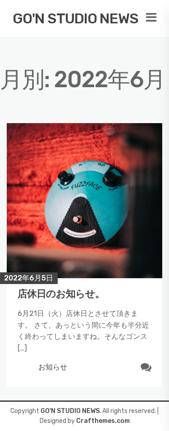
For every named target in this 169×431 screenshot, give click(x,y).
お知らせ (52, 367)
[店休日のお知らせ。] (84, 200)
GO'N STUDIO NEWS (75, 18)
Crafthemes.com (103, 421)
